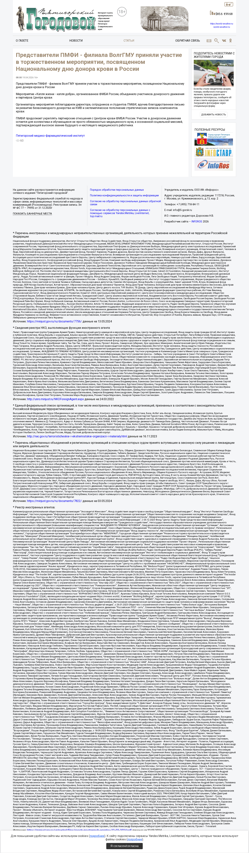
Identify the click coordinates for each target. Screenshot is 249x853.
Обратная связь (187, 40)
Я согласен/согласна (124, 846)
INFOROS (196, 221)
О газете (22, 40)
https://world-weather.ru (221, 23)
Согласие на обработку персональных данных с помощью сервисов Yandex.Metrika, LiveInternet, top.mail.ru (120, 213)
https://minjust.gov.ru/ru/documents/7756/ (54, 321)
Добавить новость (213, 114)
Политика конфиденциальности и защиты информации (124, 195)
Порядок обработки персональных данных (117, 189)
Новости (76, 40)
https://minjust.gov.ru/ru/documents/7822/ (54, 501)
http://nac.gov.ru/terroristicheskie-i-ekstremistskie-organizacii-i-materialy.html (77, 436)
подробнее (97, 836)
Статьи (129, 40)
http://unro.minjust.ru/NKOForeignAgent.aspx (55, 399)
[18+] (64, 19)
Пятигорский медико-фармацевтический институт (50, 135)
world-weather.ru (221, 27)
